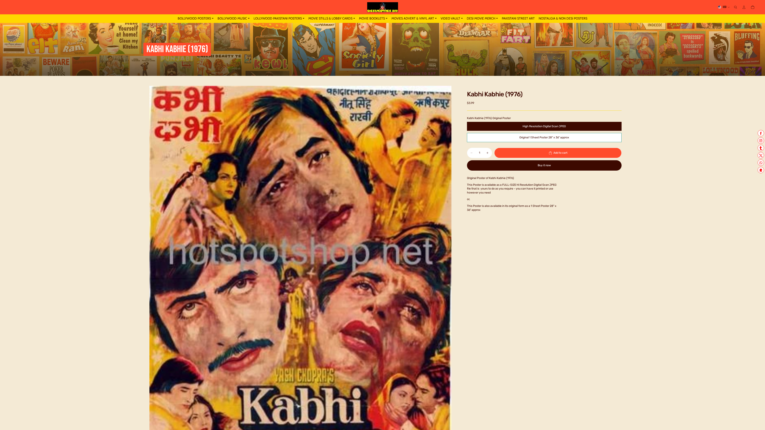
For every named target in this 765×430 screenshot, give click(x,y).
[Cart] (752, 7)
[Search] (735, 7)
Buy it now (544, 165)
